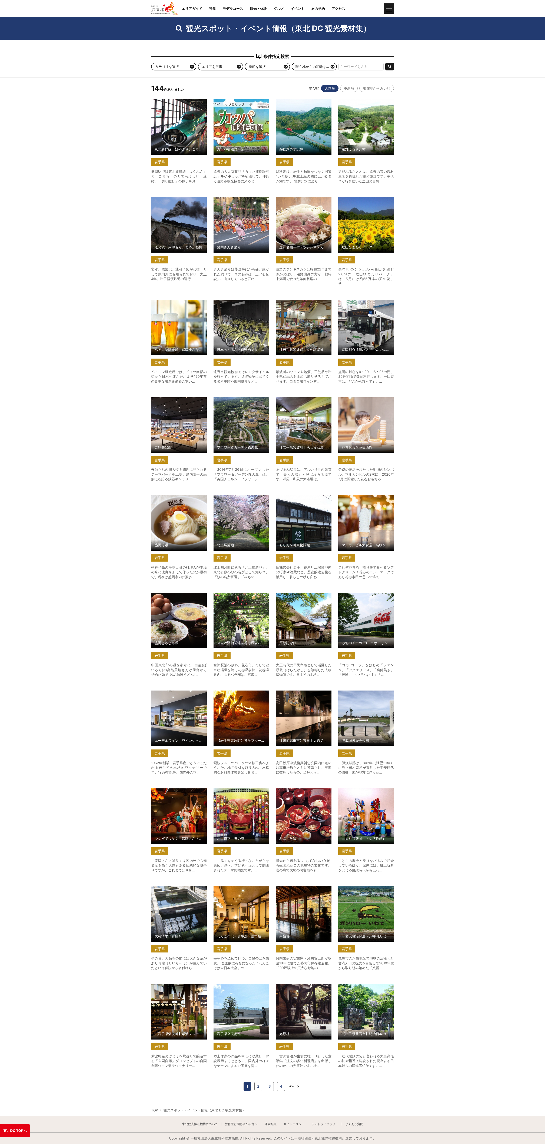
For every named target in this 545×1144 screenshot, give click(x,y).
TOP (154, 1110)
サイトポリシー (294, 1124)
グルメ (279, 8)
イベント (297, 8)
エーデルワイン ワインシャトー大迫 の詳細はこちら (179, 695)
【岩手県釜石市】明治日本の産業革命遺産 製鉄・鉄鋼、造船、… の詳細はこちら (366, 990)
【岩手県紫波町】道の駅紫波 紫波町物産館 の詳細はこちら (303, 304)
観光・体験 (258, 8)
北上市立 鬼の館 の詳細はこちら (240, 790)
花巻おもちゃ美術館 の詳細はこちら (366, 399)
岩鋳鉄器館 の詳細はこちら (172, 399)
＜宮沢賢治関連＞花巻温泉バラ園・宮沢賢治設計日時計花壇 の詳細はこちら (241, 599)
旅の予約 (318, 8)
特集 (212, 8)
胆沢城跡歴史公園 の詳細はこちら (364, 693)
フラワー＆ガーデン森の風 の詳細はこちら (241, 401)
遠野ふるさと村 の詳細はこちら (362, 101)
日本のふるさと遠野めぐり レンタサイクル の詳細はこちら (241, 304)
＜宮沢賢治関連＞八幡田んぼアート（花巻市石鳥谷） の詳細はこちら (366, 890)
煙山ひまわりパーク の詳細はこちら (366, 199)
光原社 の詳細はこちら (293, 986)
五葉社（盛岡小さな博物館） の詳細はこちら (366, 792)
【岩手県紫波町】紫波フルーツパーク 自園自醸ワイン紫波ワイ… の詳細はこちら (179, 990)
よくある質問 (354, 1124)
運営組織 (271, 1124)
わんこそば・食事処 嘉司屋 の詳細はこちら (241, 890)
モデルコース (233, 8)
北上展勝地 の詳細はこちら (234, 497)
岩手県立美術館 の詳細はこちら (238, 986)
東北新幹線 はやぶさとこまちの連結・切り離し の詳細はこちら (179, 103)
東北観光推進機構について (200, 1124)
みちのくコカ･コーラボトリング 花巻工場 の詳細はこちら (366, 597)
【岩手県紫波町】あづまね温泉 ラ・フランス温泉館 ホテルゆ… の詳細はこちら (303, 403)
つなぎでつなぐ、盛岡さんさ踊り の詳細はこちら (179, 792)
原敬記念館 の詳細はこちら (297, 595)
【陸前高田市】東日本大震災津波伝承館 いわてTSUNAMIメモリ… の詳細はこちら (303, 697)
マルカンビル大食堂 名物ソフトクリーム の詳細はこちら (366, 499)
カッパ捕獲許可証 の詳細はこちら (240, 101)
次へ (291, 1086)
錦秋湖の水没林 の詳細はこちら (300, 101)
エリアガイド (192, 8)
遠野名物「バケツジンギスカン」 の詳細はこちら (303, 201)
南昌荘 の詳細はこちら (293, 888)
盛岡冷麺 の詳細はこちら (170, 497)
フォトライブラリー (324, 1124)
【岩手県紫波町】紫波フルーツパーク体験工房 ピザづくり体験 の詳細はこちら (241, 697)
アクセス (338, 8)
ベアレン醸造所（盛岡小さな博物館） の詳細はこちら (179, 304)
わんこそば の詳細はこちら (297, 790)
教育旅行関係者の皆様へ (241, 1124)
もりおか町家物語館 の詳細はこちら (303, 497)
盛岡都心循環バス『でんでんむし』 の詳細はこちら (366, 304)
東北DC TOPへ (15, 1130)
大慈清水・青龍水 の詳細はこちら (177, 888)
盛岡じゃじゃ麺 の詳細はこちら (175, 595)
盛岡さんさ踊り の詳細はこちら (238, 199)
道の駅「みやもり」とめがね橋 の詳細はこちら (179, 201)
